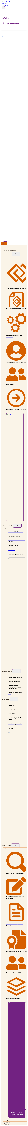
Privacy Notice (6, 236)
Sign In (7, 1124)
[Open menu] (3, 7)
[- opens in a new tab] (15, 414)
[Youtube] (14, 220)
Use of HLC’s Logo (15, 236)
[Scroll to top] (2, 243)
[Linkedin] (14, 169)
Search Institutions (10, 250)
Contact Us (6, 1122)
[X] (14, 195)
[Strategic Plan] (16, 732)
